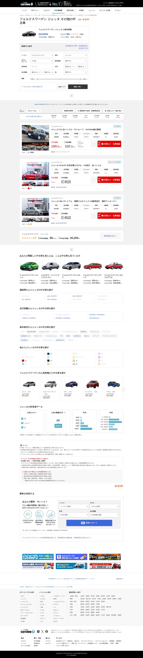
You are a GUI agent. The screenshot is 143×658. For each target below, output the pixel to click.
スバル (42, 613)
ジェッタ (44, 234)
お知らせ (76, 641)
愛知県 (82, 604)
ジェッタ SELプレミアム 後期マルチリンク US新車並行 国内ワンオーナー (84, 201)
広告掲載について (93, 643)
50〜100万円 (26, 299)
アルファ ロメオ (58, 618)
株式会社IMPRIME (61, 187)
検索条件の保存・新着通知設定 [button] (90, 111)
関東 (71, 598)
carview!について (61, 641)
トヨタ (42, 596)
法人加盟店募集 (103, 643)
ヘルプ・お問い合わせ (62, 645)
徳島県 (82, 612)
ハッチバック (24, 601)
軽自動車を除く (60, 340)
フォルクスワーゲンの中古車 (65, 15)
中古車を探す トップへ (54, 578)
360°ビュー (35, 10)
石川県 (98, 601)
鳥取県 (82, 609)
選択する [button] (68, 61)
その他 (22, 621)
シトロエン (56, 615)
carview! (22, 15)
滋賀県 (98, 607)
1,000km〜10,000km (29, 318)
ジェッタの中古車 (78, 15)
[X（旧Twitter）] (42, 631)
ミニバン (23, 599)
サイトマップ (82, 643)
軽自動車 (23, 618)
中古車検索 (58, 10)
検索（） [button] (78, 87)
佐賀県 (87, 615)
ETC (61, 336)
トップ (24, 10)
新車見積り (71, 10)
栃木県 (109, 598)
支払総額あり (24, 340)
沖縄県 (119, 615)
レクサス (42, 599)
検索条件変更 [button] (68, 111)
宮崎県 (108, 615)
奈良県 (103, 607)
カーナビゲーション (51, 336)
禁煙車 (68, 336)
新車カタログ (29, 586)
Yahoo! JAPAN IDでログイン (42, 104)
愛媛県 (93, 612)
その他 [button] (34, 61)
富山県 (93, 601)
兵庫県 (87, 607)
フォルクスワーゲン (30, 234)
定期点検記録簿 (31, 331)
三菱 (41, 607)
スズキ (42, 615)
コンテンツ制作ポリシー (63, 643)
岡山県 (93, 609)
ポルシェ (56, 610)
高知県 (98, 612)
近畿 (71, 607)
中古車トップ (29, 15)
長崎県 (93, 615)
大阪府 (82, 607)
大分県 (103, 615)
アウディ (56, 604)
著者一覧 (74, 643)
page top (119, 578)
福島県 (113, 596)
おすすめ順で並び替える (34, 116)
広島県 (98, 609)
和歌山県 (108, 607)
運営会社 (70, 641)
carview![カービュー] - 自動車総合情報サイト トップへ (79, 578)
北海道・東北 (74, 596)
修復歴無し (84, 331)
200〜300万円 (77, 296)
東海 (71, 604)
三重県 (98, 604)
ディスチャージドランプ (109, 336)
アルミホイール (94, 331)
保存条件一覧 (83, 48)
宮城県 (98, 596)
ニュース (91, 10)
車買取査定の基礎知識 (64, 537)
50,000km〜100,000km (97, 315)
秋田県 (103, 596)
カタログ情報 (65, 34)
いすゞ (42, 621)
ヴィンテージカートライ (63, 152)
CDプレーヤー (38, 336)
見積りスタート (91, 523)
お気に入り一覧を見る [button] (114, 111)
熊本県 (98, 615)
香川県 (87, 612)
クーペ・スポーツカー (27, 613)
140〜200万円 (52, 299)
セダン (22, 596)
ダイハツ (42, 618)
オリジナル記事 (104, 10)
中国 (71, 609)
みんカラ (48, 643)
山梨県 (119, 598)
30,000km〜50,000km (63, 318)
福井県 (103, 601)
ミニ (54, 607)
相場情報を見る (109, 236)
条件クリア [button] (62, 87)
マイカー (118, 10)
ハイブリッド (24, 607)
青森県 (87, 596)
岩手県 (93, 596)
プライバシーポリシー (87, 641)
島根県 (87, 609)
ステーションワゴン (26, 604)
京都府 (93, 607)
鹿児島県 (113, 615)
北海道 (82, 596)
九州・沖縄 (73, 615)
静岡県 (93, 604)
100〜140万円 (52, 296)
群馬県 (114, 598)
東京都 (82, 598)
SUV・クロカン (25, 610)
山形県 (108, 596)
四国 (71, 612)
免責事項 (118, 641)
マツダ (42, 610)
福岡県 (82, 615)
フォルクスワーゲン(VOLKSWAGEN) (44, 586)
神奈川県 (88, 598)
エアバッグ (96, 336)
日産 (41, 601)
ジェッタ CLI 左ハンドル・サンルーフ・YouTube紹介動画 (76, 129)
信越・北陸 (73, 601)
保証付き (86, 336)
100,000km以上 (94, 318)
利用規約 (111, 641)
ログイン (105, 3)
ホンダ (42, 604)
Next (123, 388)
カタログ (47, 10)
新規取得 (111, 3)
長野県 (87, 601)
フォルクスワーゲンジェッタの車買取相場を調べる (39, 537)
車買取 (81, 10)
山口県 (103, 609)
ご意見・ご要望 (114, 643)
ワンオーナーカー (44, 331)
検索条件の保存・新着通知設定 (77, 46)
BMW (55, 599)
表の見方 (25, 445)
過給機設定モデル (26, 336)
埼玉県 (94, 598)
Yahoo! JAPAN (119, 3)
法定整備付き (77, 336)
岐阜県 (87, 604)
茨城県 (104, 598)
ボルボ (55, 621)
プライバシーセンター (101, 641)
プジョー (56, 613)
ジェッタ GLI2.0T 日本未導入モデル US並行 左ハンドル (76, 165)
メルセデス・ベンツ (59, 596)
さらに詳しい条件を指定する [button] (33, 86)
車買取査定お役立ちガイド (82, 537)
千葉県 (99, 598)
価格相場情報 (43, 34)
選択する (68, 72)
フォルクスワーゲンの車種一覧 (49, 15)
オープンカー (24, 615)
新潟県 (82, 601)
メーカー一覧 (37, 15)
